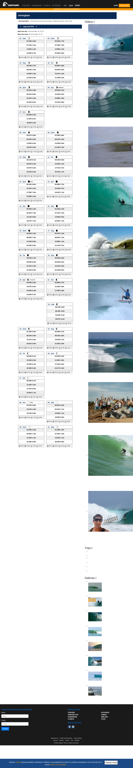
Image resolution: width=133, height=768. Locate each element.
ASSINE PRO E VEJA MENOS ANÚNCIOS (67, 9)
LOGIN (116, 5)
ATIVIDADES (105, 712)
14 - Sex (22, 206)
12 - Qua (22, 182)
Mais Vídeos (103, 21)
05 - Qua (22, 87)
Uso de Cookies (78, 738)
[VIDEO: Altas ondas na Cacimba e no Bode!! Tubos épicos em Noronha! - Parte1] (101, 661)
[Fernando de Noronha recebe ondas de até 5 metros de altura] (101, 691)
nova (31, 181)
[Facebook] (69, 727)
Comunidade (72, 717)
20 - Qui (22, 280)
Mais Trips (99, 548)
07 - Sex (22, 112)
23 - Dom (22, 329)
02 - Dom (51, 38)
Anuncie (55, 740)
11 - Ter (50, 157)
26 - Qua (51, 353)
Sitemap (61, 740)
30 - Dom (22, 427)
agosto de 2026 (28, 26)
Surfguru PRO (73, 715)
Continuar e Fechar (111, 762)
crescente (32, 279)
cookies (18, 762)
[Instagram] (73, 727)
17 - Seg (51, 231)
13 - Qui (51, 182)
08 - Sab (22, 132)
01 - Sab (22, 38)
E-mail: (3, 720)
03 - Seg (22, 63)
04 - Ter (50, 63)
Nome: (3, 712)
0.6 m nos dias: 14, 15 (30, 34)
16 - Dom (22, 231)
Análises (104, 717)
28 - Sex (22, 402)
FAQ (65, 5)
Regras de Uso (55, 738)
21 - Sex (51, 280)
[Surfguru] (11, 4)
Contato (67, 740)
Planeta (71, 719)
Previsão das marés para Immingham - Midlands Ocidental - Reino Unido (51, 21)
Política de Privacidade (58, 765)
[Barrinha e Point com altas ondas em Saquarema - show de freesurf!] (101, 616)
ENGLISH (77, 740)
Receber (5, 729)
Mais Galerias (105, 578)
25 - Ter (22, 353)
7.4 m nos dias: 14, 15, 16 (31, 31)
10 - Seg (22, 157)
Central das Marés (23, 21)
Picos (103, 719)
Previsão (71, 712)
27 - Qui (22, 378)
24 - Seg (51, 329)
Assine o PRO (124, 5)
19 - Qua (51, 255)
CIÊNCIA (104, 715)
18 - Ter (22, 255)
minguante (61, 87)
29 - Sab (51, 402)
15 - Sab (51, 206)
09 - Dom (51, 132)
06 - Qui (51, 87)
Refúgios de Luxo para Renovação (99, 556)
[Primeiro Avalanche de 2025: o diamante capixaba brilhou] (101, 631)
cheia (31, 402)
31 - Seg (51, 427)
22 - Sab (51, 304)
